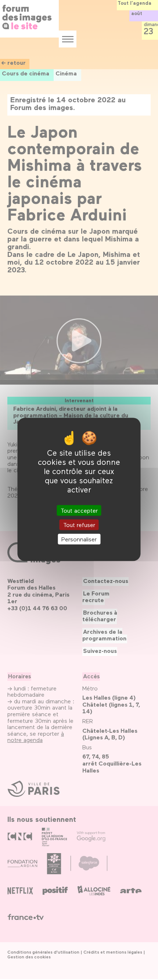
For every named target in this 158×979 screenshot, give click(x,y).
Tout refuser (79, 524)
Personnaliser (79, 539)
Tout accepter (79, 510)
